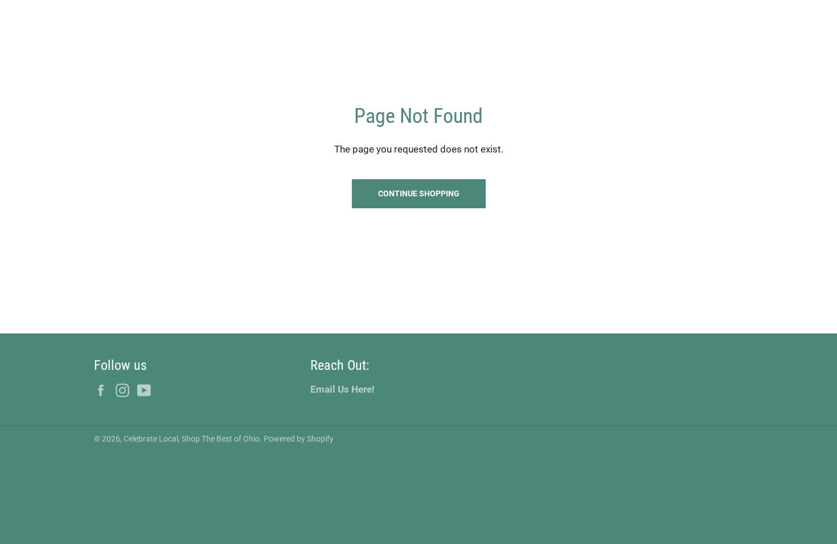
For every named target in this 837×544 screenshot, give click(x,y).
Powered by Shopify (299, 438)
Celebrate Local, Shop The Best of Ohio (192, 438)
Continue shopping (418, 193)
